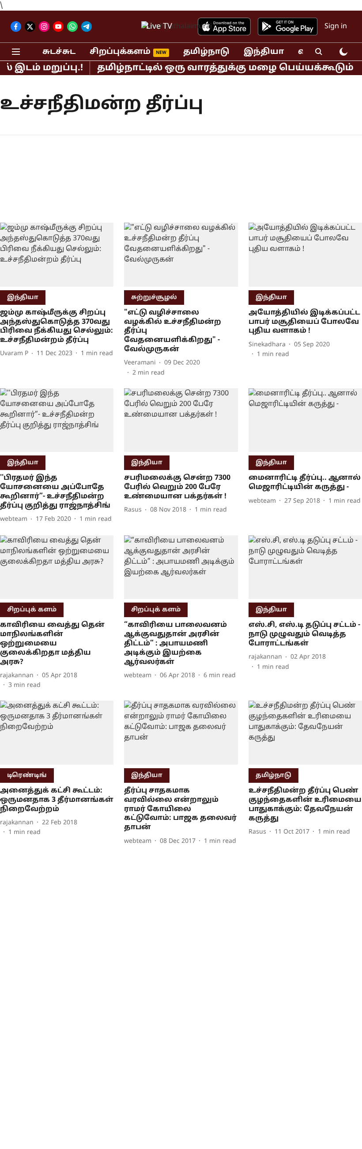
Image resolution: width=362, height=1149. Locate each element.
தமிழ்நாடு (206, 52)
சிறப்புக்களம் (120, 52)
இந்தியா (264, 52)
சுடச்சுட (58, 52)
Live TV (159, 27)
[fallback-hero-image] (56, 255)
